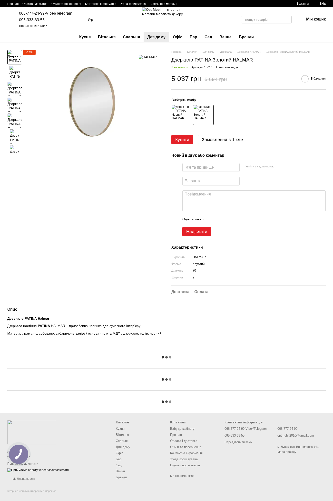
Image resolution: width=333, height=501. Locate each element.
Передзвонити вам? (33, 26)
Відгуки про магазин (163, 4)
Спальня (131, 37)
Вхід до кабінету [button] (182, 428)
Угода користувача (133, 4)
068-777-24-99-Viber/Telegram (45, 13)
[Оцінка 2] (219, 219)
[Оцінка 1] (211, 219)
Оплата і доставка (35, 4)
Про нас (13, 4)
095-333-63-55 (32, 20)
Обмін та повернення (66, 4)
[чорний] (181, 115)
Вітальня (107, 37)
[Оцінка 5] (243, 219)
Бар (193, 37)
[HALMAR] (147, 57)
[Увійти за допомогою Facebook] (280, 167)
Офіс (177, 37)
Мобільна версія (23, 479)
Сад (208, 37)
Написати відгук (227, 67)
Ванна (225, 37)
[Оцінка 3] (227, 219)
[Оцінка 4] (235, 219)
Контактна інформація (100, 4)
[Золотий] (203, 115)
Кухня (85, 37)
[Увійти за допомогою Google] (287, 167)
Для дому (156, 37)
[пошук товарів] (288, 19)
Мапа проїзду (286, 452)
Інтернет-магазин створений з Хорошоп (31, 491)
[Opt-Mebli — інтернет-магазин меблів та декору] (31, 432)
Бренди (246, 37)
